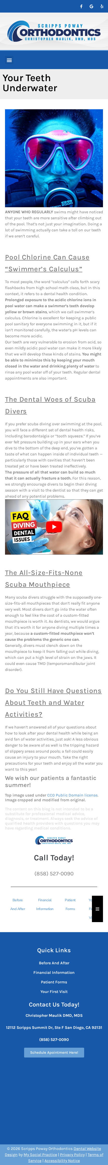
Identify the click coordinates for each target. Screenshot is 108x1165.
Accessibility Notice (62, 1160)
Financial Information (44, 904)
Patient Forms (70, 904)
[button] (9, 60)
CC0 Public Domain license (72, 795)
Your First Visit (54, 991)
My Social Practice (40, 1154)
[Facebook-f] (81, 6)
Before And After (17, 904)
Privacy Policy (72, 1154)
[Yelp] (101, 6)
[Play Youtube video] (54, 526)
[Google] (91, 6)
